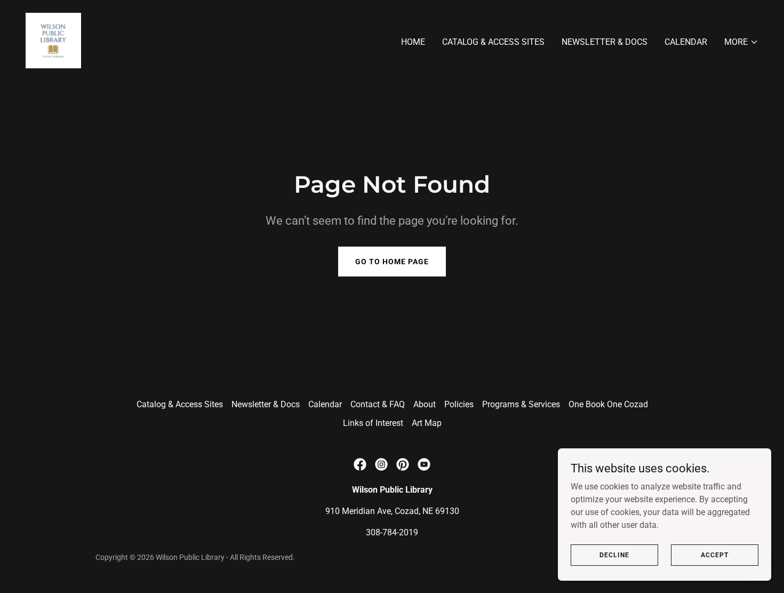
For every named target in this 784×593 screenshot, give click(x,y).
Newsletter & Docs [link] (604, 42)
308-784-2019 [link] (392, 532)
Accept (715, 554)
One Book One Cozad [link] (608, 404)
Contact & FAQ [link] (377, 404)
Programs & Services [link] (521, 404)
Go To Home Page (392, 261)
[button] (741, 42)
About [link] (424, 404)
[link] (53, 40)
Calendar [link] (686, 42)
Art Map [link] (427, 423)
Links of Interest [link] (373, 423)
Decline (614, 554)
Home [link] (413, 42)
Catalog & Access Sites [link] (493, 42)
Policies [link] (459, 404)
